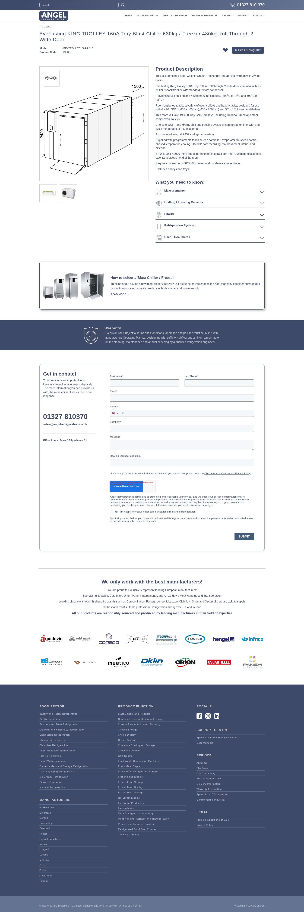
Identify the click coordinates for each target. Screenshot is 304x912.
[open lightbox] (93, 123)
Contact (259, 15)
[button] (147, 15)
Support (243, 15)
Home (128, 15)
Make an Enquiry (248, 50)
